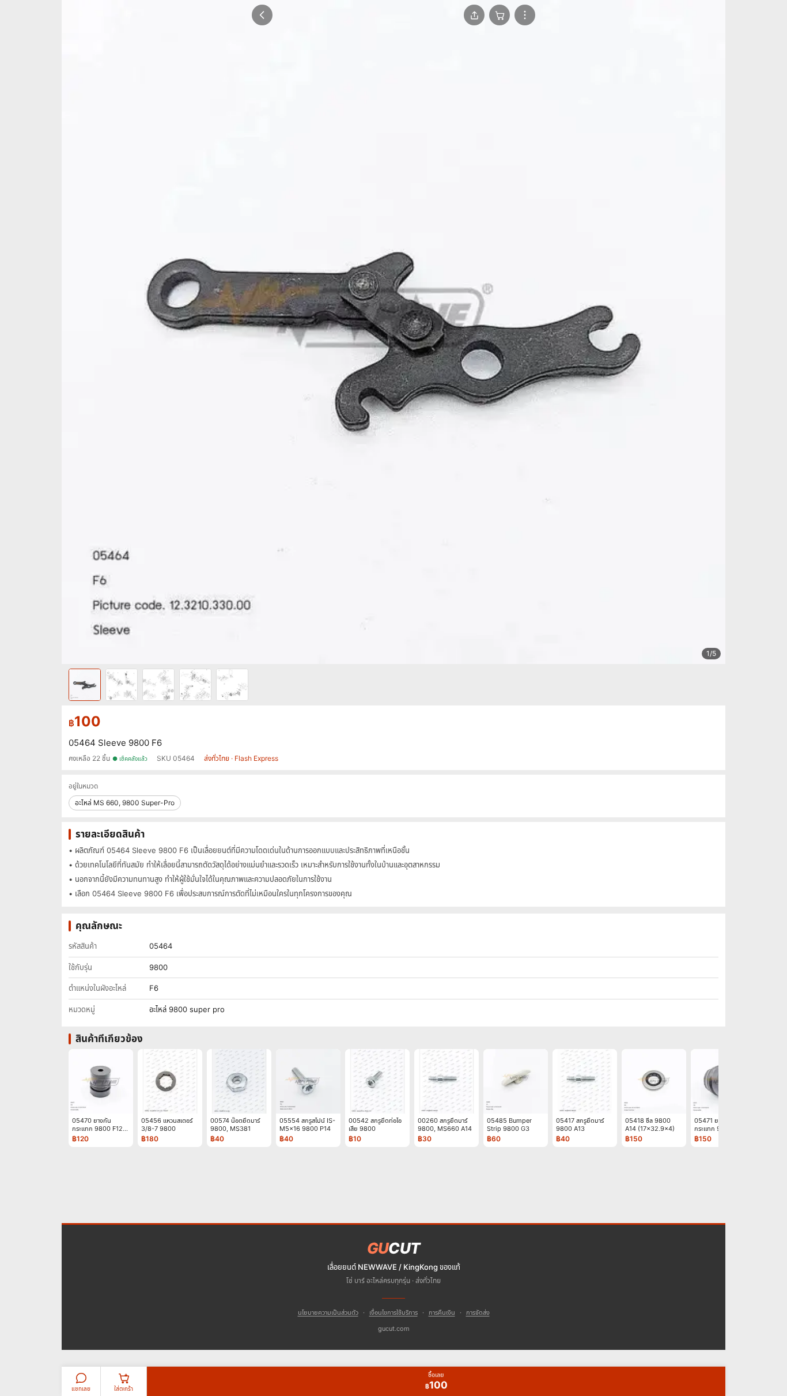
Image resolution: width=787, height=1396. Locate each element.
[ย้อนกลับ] (262, 15)
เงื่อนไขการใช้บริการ (393, 1312)
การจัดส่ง (478, 1312)
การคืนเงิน (442, 1312)
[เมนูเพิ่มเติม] (524, 15)
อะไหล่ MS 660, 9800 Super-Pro (125, 802)
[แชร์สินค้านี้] (474, 15)
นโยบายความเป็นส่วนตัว (328, 1312)
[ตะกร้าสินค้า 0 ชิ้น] (499, 15)
